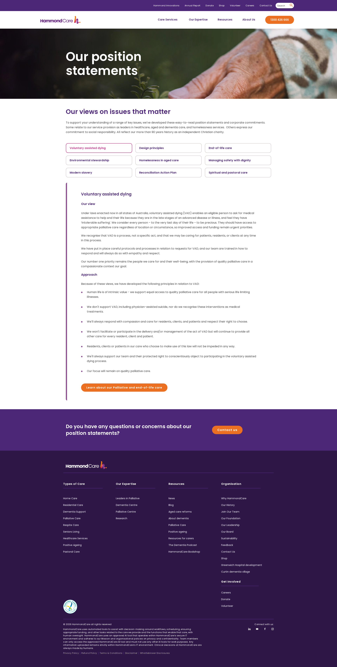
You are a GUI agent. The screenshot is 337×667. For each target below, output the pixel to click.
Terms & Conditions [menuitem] (111, 653)
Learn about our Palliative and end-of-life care (124, 388)
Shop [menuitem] (222, 5)
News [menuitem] (171, 498)
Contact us (227, 430)
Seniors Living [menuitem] (71, 531)
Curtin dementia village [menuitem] (235, 571)
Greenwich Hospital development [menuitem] (241, 565)
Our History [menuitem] (228, 505)
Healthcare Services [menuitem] (75, 538)
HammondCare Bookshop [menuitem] (184, 551)
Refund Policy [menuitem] (89, 653)
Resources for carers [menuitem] (181, 538)
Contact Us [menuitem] (266, 5)
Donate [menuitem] (209, 5)
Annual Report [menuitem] (192, 5)
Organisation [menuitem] (231, 484)
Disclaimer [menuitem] (131, 653)
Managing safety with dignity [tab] (230, 160)
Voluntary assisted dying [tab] (88, 148)
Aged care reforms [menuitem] (180, 511)
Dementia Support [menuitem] (74, 511)
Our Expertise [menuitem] (198, 19)
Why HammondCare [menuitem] (233, 498)
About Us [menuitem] (248, 19)
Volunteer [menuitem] (235, 5)
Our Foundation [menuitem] (230, 518)
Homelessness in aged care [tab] (159, 160)
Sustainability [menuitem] (229, 538)
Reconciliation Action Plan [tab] (157, 173)
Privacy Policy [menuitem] (71, 653)
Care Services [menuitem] (167, 19)
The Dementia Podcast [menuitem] (182, 545)
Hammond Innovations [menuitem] (166, 5)
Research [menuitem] (121, 518)
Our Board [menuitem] (227, 531)
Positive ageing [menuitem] (177, 531)
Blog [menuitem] (171, 505)
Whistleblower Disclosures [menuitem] (155, 653)
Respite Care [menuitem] (71, 525)
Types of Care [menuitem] (74, 484)
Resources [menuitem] (225, 19)
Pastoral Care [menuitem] (71, 551)
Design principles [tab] (151, 148)
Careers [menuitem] (250, 5)
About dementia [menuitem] (178, 518)
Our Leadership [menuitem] (230, 525)
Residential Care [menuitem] (73, 505)
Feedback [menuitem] (227, 545)
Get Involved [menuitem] (230, 582)
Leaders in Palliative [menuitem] (128, 498)
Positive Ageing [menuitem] (72, 545)
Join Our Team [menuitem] (230, 511)
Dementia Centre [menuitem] (126, 505)
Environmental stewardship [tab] (89, 160)
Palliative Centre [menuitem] (126, 511)
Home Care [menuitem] (70, 498)
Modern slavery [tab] (81, 173)
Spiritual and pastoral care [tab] (228, 173)
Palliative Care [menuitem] (72, 518)
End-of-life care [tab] (220, 148)
